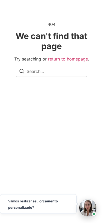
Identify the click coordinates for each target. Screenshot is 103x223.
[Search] (22, 71)
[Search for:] (51, 71)
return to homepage (68, 59)
